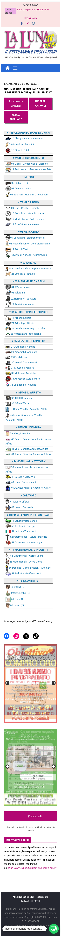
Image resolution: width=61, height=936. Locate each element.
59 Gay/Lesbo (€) (20, 593)
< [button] (7, 683)
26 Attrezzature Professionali (26, 333)
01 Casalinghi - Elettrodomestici (27, 237)
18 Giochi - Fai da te (22, 150)
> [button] (53, 683)
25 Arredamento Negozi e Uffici (28, 328)
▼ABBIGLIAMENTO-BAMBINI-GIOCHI (28, 132)
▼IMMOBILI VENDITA (28, 427)
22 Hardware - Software (23, 298)
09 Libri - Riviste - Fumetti (25, 208)
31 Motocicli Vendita (22, 367)
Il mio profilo (30, 18)
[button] (54, 929)
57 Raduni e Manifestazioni (26, 573)
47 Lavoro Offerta (19, 501)
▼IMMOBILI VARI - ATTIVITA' (28, 461)
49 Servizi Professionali (24, 520)
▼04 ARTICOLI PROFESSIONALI (28, 312)
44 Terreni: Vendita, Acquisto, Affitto (31, 454)
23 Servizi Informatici (22, 304)
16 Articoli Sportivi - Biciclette (27, 213)
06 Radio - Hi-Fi (19, 182)
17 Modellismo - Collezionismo (28, 219)
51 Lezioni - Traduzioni (23, 531)
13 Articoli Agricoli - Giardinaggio (29, 254)
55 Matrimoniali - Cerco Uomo (26, 561)
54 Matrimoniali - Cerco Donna (26, 555)
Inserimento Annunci (16, 103)
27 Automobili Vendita (23, 346)
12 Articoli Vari (19, 249)
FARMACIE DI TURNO (30, 901)
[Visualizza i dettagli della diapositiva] (31, 681)
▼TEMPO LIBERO (28, 202)
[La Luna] (7, 68)
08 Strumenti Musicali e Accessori (29, 194)
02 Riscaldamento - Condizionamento (29, 243)
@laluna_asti (35, 816)
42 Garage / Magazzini (23, 476)
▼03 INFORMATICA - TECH (28, 281)
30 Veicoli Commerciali (24, 362)
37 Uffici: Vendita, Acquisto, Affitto (28, 409)
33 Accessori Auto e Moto (25, 378)
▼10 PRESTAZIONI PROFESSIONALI (28, 515)
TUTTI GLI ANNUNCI (40, 103)
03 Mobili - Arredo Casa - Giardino (29, 163)
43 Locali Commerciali (23, 482)
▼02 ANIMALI (28, 262)
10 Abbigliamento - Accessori (27, 138)
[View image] (31, 767)
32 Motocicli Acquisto (23, 373)
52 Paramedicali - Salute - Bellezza (28, 536)
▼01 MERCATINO (28, 231)
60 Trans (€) (17, 599)
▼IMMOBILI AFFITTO (28, 392)
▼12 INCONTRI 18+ (28, 580)
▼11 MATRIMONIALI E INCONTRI (28, 549)
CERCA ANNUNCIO (16, 117)
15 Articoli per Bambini (21, 144)
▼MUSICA (28, 177)
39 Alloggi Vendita (20, 433)
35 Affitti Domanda (21, 398)
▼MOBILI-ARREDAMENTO (28, 158)
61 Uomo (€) (17, 605)
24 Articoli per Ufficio (22, 323)
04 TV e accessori (21, 287)
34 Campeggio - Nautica (23, 384)
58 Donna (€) (18, 586)
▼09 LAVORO (28, 495)
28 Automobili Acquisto (24, 352)
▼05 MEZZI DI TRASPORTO (28, 341)
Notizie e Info (42, 897)
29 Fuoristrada (19, 357)
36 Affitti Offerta (20, 403)
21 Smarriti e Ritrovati (23, 273)
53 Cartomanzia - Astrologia (26, 542)
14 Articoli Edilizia (21, 317)
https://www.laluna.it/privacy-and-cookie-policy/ (32, 868)
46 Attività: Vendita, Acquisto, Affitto (31, 487)
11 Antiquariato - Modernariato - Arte (31, 169)
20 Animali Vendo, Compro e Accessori (30, 268)
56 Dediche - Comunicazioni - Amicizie (30, 567)
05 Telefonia (18, 292)
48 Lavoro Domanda (22, 507)
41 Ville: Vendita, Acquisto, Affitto (29, 448)
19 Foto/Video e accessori (25, 224)
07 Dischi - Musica (21, 188)
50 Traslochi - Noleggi (23, 526)
